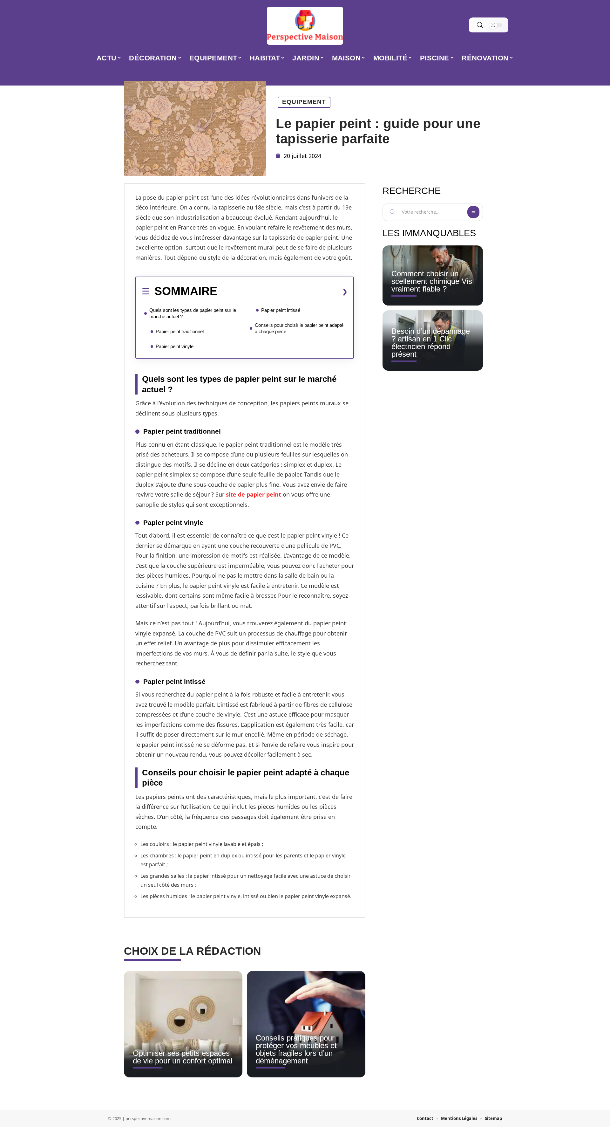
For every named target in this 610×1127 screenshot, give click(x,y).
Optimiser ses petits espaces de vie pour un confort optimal (182, 1057)
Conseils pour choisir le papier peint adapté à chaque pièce (299, 328)
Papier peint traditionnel (180, 331)
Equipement (304, 102)
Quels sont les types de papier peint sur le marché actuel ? (192, 313)
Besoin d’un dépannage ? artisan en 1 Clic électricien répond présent (430, 342)
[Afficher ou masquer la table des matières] (282, 291)
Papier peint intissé (280, 310)
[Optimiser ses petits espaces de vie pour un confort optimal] (183, 1024)
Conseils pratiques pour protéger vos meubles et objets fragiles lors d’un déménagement (296, 1049)
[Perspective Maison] (305, 26)
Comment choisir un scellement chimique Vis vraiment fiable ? (431, 281)
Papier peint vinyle (174, 346)
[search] (480, 25)
